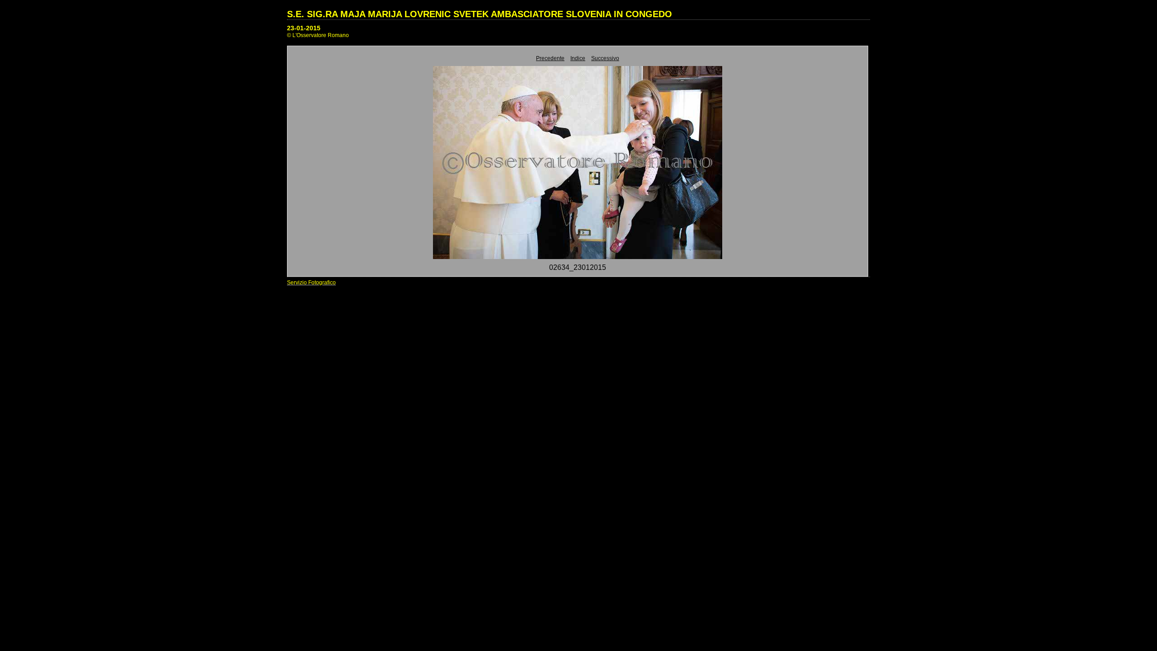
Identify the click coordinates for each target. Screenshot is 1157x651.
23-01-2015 (303, 28)
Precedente (550, 58)
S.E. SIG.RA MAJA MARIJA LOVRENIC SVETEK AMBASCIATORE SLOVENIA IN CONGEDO (479, 14)
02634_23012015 (577, 267)
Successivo (605, 58)
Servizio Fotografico (311, 282)
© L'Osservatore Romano (318, 35)
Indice (577, 58)
